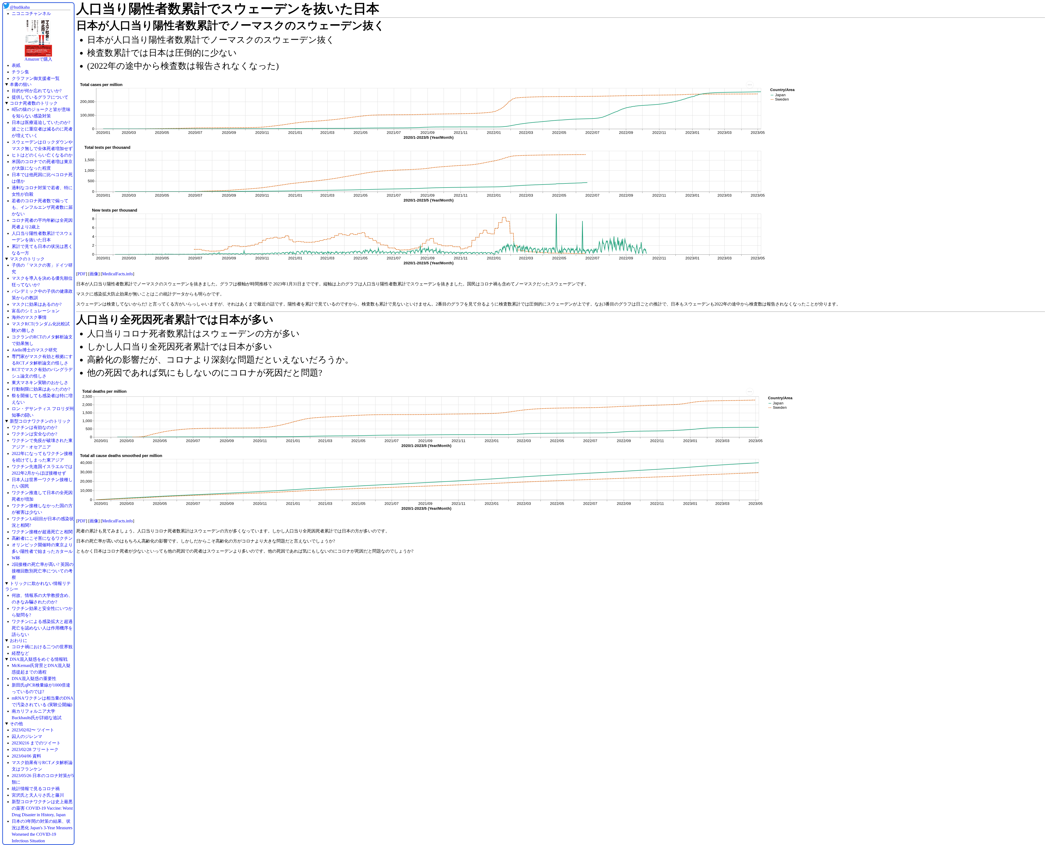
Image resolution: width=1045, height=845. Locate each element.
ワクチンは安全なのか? (34, 434)
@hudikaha (20, 7)
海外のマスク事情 (29, 317)
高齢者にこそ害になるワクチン (42, 538)
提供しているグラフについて (40, 97)
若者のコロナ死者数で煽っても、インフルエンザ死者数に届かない (42, 207)
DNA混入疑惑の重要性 (34, 678)
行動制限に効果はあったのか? (41, 389)
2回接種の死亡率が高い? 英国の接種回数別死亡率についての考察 (42, 571)
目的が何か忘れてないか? (37, 90)
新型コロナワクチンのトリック (40, 421)
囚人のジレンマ (27, 736)
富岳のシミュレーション (36, 310)
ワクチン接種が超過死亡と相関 (42, 531)
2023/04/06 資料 (26, 756)
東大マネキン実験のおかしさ (40, 382)
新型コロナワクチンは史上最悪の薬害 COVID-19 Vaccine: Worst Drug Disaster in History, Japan (42, 808)
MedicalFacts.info (117, 274)
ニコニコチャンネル (31, 13)
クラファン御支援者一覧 (36, 78)
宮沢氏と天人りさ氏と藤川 (38, 795)
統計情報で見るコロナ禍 (36, 788)
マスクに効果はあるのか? (37, 304)
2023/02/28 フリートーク (35, 749)
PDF (82, 274)
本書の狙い (21, 84)
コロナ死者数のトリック (34, 103)
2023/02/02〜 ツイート (33, 730)
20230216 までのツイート (36, 743)
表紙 (16, 65)
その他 (16, 723)
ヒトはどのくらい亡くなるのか (42, 155)
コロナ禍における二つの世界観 (42, 646)
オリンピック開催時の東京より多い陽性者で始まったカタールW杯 (42, 551)
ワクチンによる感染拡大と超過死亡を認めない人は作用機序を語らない (42, 628)
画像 (94, 274)
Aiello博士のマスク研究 (34, 350)
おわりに (18, 640)
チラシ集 (20, 72)
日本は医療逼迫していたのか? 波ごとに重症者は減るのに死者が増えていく (42, 129)
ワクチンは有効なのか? (34, 427)
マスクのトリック (27, 259)
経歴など (20, 653)
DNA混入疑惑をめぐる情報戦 (38, 659)
